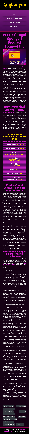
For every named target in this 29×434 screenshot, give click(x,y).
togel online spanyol (8, 422)
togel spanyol (19, 424)
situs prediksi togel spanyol (10, 419)
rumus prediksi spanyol (9, 416)
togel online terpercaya (9, 424)
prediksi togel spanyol (8, 414)
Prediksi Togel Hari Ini (14, 18)
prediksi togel (22, 411)
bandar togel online (8, 406)
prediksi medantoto (8, 411)
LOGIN (14, 14)
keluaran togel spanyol (9, 409)
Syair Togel (14, 27)
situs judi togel (22, 416)
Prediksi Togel (14, 23)
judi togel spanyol (21, 406)
